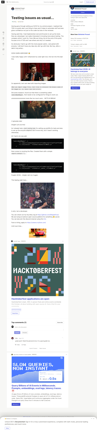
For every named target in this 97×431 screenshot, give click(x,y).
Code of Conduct (33, 348)
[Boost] (3, 49)
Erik (16, 338)
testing (14, 21)
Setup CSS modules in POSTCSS (79, 39)
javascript (20, 21)
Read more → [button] (75, 88)
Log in (81, 2)
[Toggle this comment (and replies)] (12, 341)
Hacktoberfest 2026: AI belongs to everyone (80, 70)
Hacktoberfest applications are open (30, 299)
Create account (90, 2)
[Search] (7, 2)
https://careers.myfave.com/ (36, 222)
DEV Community (27, 416)
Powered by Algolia (48, 2)
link (45, 219)
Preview (25, 332)
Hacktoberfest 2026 (76, 79)
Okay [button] (7, 428)
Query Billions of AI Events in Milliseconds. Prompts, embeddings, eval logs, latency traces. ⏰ (36, 388)
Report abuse (43, 348)
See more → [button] (16, 404)
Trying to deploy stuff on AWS (78, 45)
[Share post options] (3, 54)
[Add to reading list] (3, 44)
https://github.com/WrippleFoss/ (48, 215)
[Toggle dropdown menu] (63, 241)
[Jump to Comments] (3, 39)
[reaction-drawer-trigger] (3, 33)
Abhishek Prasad (19, 8)
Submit (17, 332)
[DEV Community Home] (3, 2)
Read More (15, 313)
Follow (82, 12)
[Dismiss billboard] (94, 418)
